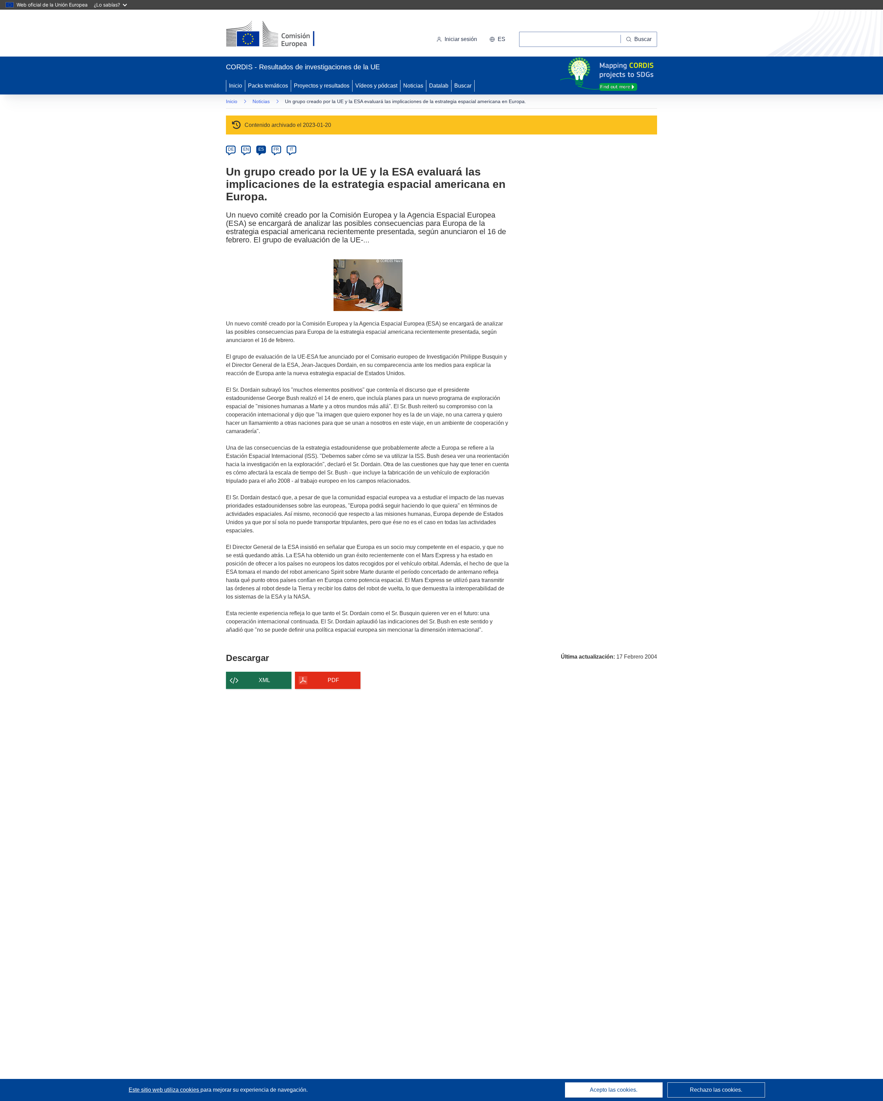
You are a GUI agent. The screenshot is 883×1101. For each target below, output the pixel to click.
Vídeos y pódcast (376, 86)
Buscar (463, 86)
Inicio (235, 86)
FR (276, 149)
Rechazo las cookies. (716, 1090)
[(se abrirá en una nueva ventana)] (281, 34)
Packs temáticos (268, 86)
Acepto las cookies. (613, 1090)
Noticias (413, 86)
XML (264, 680)
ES (261, 149)
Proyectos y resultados (321, 86)
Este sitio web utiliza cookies (164, 1090)
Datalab (438, 86)
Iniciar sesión (461, 39)
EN (246, 149)
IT (291, 149)
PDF (333, 680)
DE (231, 149)
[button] (497, 39)
